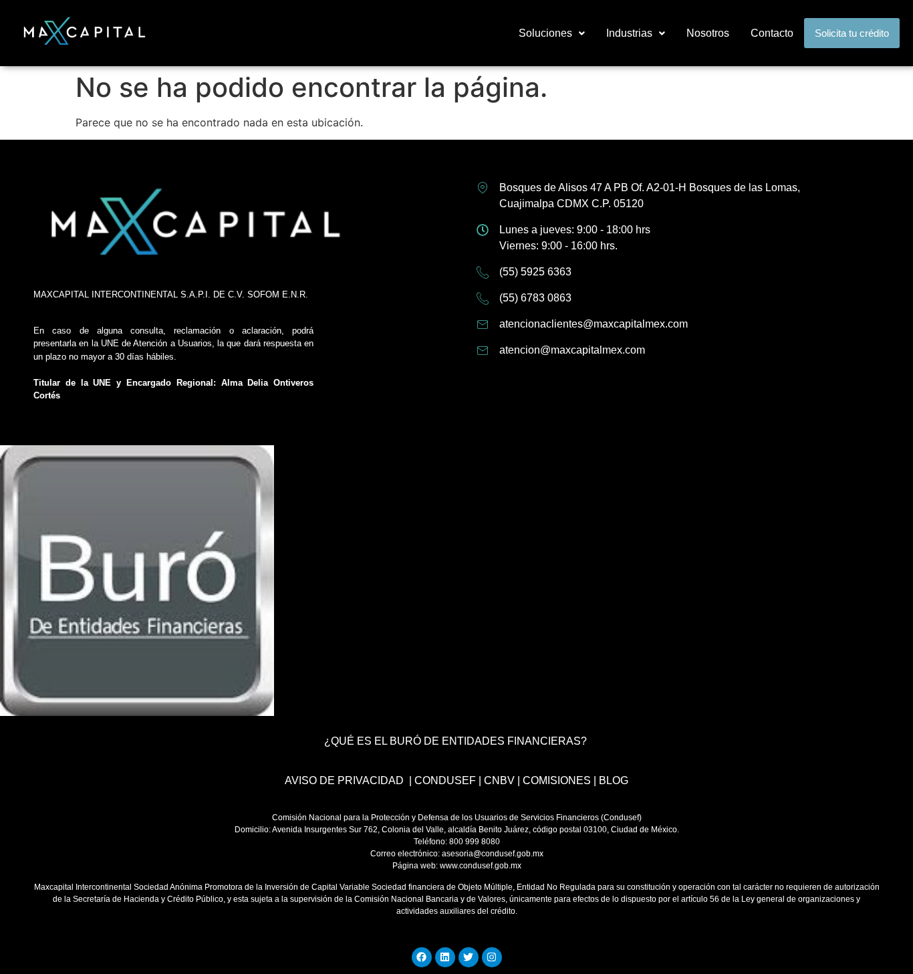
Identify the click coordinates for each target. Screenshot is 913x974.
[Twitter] (469, 957)
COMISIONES (557, 780)
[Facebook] (422, 957)
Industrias (629, 33)
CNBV (499, 780)
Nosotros (707, 33)
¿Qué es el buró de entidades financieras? (455, 741)
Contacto (772, 33)
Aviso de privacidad (344, 780)
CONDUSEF (445, 780)
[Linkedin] (445, 957)
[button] (552, 33)
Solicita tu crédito (852, 33)
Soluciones (545, 33)
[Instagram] (492, 957)
